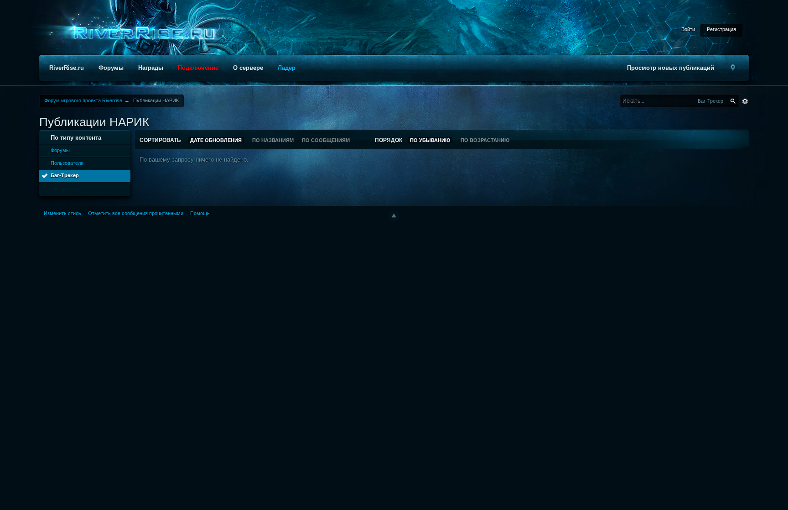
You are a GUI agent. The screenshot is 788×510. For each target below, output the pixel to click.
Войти (688, 29)
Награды (150, 67)
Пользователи (67, 163)
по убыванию (430, 140)
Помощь (200, 213)
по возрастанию (485, 140)
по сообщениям (326, 140)
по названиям (273, 140)
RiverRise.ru (66, 67)
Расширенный (745, 101)
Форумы (111, 67)
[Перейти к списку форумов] (141, 33)
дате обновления (216, 140)
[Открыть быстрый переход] (733, 68)
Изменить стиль (62, 213)
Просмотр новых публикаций (670, 67)
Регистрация (721, 29)
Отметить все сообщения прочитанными (135, 213)
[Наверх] (394, 215)
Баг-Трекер (65, 175)
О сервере (248, 67)
